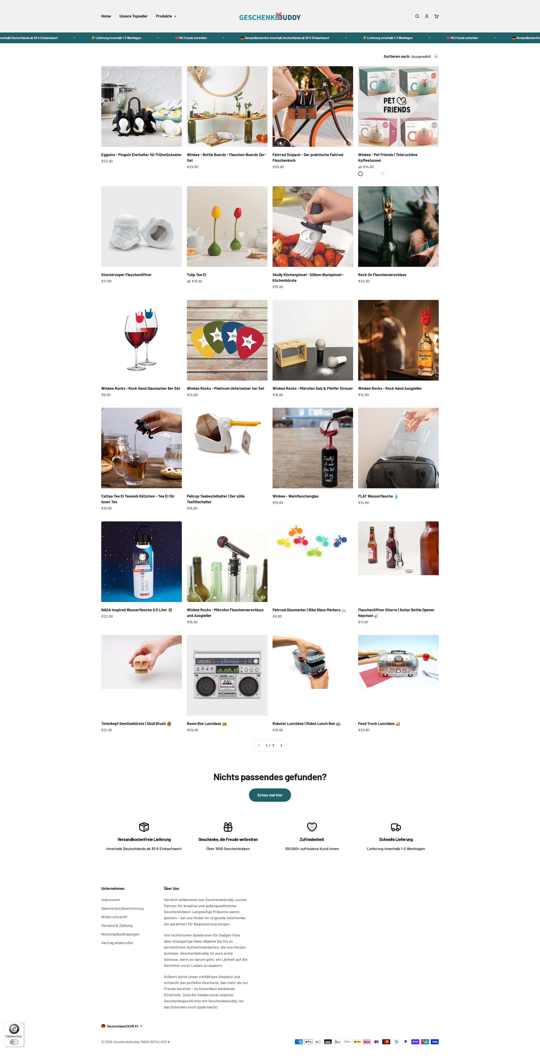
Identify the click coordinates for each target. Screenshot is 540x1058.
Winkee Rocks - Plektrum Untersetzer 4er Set (225, 388)
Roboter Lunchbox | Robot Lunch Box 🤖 (306, 723)
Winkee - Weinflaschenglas (296, 496)
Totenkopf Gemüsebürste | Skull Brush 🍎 (136, 723)
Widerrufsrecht (114, 916)
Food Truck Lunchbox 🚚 (379, 723)
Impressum (110, 899)
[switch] (14, 1042)
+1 (382, 173)
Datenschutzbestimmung (122, 908)
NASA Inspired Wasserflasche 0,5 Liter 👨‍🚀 (137, 609)
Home (106, 16)
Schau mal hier (270, 795)
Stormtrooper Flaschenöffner (126, 274)
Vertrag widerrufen (117, 942)
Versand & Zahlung (116, 925)
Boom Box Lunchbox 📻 (207, 723)
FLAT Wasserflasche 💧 (378, 496)
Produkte (164, 16)
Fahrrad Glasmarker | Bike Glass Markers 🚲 (309, 609)
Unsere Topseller (133, 16)
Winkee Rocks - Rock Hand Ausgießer (390, 388)
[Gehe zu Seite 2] (281, 745)
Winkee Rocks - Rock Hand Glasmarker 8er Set (140, 388)
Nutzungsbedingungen (120, 934)
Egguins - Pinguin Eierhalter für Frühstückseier (141, 154)
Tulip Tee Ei (196, 274)
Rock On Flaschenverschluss (382, 274)
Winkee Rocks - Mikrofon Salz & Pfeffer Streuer (313, 388)
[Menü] (21, 1024)
